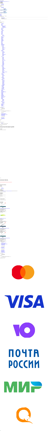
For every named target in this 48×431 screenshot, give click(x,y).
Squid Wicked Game (4, 27)
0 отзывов (1, 125)
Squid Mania (3, 49)
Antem (3, 51)
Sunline (3, 46)
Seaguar (3, 45)
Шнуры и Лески (2, 44)
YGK (2, 48)
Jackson (2, 32)
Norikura (3, 63)
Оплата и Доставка (3, 243)
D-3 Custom (2, 28)
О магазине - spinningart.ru (3, 113)
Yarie (1, 42)
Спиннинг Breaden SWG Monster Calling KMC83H (5, 208)
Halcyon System (3, 60)
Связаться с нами (3, 118)
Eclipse (2, 29)
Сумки (2, 101)
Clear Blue (3, 82)
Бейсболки (2, 104)
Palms (1, 36)
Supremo (2, 39)
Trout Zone (3, 81)
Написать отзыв (1, 190)
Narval (3, 80)
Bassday (3, 57)
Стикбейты (2, 86)
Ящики (2, 98)
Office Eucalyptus (4, 54)
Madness (3, 62)
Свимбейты (2, 77)
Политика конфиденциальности (4, 114)
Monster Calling (3, 26)
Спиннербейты (2, 85)
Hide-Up (2, 31)
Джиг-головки (2, 91)
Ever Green (3, 59)
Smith (1, 38)
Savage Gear (2, 37)
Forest (3, 53)
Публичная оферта (3, 244)
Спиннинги (2, 23)
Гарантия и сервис (3, 115)
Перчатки (2, 105)
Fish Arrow (3, 83)
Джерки (2, 73)
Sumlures (3, 65)
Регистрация (2, 4)
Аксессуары (2, 95)
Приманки (2, 50)
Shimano (3, 64)
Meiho (3, 100)
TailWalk (3, 103)
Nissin (1, 34)
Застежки (2, 93)
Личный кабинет (2, 249)
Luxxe (3, 30)
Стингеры (2, 94)
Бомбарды (2, 90)
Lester (3, 35)
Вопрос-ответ (2, 188)
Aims (1, 24)
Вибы (1, 56)
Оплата (1, 14)
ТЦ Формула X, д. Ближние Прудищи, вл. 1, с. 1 (4, 1)
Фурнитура (2, 92)
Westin (2, 41)
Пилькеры (2, 74)
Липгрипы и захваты (3, 96)
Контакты (1, 15)
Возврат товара (2, 117)
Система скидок (2, 247)
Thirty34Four (2, 40)
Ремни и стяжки (2, 97)
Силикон (2, 79)
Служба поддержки (3, 116)
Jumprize (3, 61)
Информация (2, 112)
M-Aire (2, 33)
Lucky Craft (3, 70)
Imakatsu (3, 69)
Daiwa (1, 43)
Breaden (2, 25)
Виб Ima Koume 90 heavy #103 (3, 218)
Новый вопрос (1, 193)
